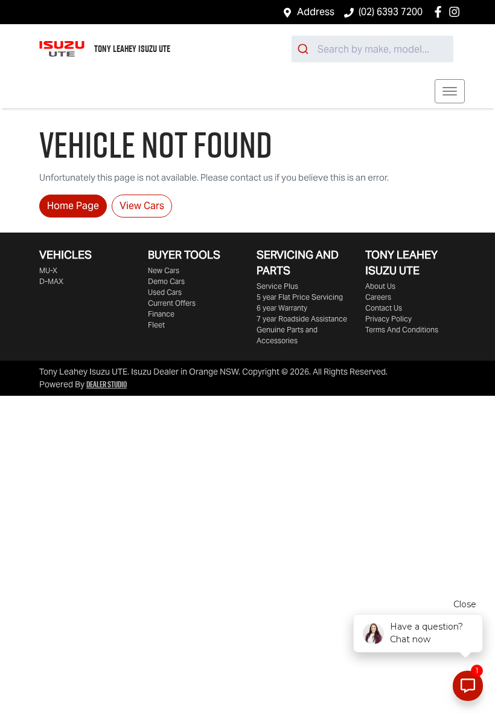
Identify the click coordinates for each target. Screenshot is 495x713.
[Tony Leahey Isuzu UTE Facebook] (440, 12)
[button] (450, 91)
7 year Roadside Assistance (302, 318)
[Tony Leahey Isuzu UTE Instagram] (457, 12)
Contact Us (383, 307)
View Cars (142, 205)
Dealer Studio (106, 384)
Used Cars (165, 292)
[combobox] (372, 49)
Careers (378, 297)
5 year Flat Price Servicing (300, 297)
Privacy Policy (388, 318)
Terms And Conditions (401, 329)
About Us (380, 286)
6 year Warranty (282, 307)
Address (315, 11)
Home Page (73, 205)
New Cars (163, 270)
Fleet (156, 324)
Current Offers (172, 303)
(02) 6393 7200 (391, 11)
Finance (161, 313)
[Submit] (305, 49)
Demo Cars (166, 281)
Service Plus (277, 286)
